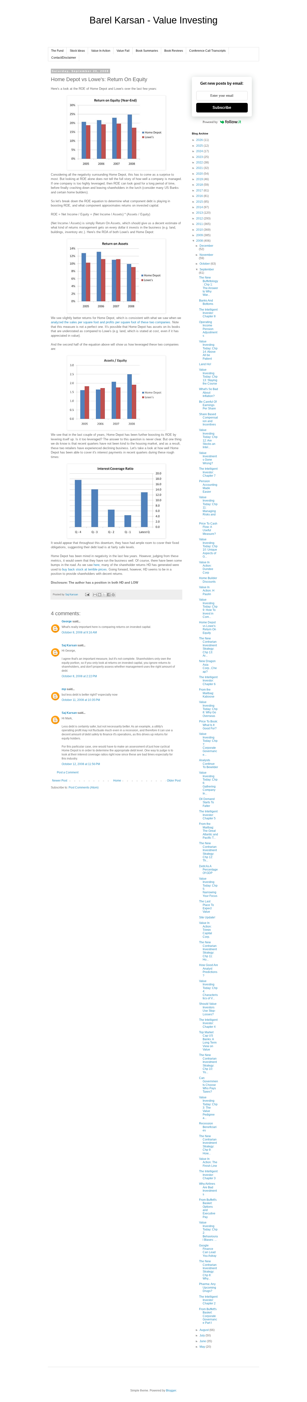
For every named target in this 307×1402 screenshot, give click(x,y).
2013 (200, 212)
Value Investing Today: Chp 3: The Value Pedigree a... (208, 1108)
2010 (200, 229)
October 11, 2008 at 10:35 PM (81, 700)
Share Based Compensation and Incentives (208, 419)
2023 (200, 157)
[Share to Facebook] (108, 594)
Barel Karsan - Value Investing (153, 20)
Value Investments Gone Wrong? (208, 458)
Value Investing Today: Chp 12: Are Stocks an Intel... (208, 438)
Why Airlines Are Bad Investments (208, 1189)
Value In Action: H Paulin (206, 591)
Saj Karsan (69, 645)
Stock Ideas (77, 50)
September (207, 269)
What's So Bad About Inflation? (208, 392)
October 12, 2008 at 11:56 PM (81, 764)
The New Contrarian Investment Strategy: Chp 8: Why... (208, 1270)
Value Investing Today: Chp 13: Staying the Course (208, 376)
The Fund (57, 50)
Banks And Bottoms (206, 302)
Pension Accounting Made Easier (208, 486)
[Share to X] (104, 594)
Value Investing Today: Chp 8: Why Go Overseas (208, 709)
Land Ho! (205, 364)
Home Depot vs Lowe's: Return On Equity (207, 627)
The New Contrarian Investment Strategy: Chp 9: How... (208, 1144)
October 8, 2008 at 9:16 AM (79, 632)
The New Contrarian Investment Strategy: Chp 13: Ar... (208, 647)
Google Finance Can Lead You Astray (207, 1250)
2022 (200, 162)
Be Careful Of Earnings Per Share (208, 405)
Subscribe (222, 108)
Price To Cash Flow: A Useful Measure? (208, 529)
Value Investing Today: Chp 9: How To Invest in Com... (208, 608)
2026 (200, 140)
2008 (200, 240)
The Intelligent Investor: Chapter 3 (208, 1175)
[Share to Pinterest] (113, 594)
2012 (200, 218)
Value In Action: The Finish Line (208, 1162)
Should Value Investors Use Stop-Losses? (208, 1009)
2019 (200, 179)
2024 (200, 151)
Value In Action (100, 50)
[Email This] (95, 594)
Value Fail (123, 50)
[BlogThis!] (99, 594)
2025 (200, 145)
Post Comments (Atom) (84, 787)
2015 (200, 201)
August (204, 1330)
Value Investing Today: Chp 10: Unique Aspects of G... (208, 548)
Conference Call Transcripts (207, 50)
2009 (200, 235)
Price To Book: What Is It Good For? (208, 725)
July (203, 1335)
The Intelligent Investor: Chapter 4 (208, 1023)
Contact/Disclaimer (63, 57)
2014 (200, 207)
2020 (200, 173)
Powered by (210, 122)
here (97, 565)
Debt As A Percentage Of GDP (208, 870)
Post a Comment (67, 772)
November (206, 255)
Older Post (174, 780)
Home (117, 780)
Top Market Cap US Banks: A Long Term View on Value (208, 1041)
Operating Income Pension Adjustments (208, 329)
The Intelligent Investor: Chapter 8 (208, 313)
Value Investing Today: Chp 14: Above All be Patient (208, 350)
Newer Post (59, 780)
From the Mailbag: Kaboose (206, 693)
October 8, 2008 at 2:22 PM (79, 676)
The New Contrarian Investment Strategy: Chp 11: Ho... (208, 951)
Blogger (171, 1390)
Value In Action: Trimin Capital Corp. (205, 929)
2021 (200, 168)
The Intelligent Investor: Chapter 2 (208, 1300)
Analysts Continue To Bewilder (208, 764)
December (206, 245)
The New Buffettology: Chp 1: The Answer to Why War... (208, 286)
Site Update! (207, 917)
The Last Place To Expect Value (206, 906)
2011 (200, 224)
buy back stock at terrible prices (84, 569)
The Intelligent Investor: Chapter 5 (208, 815)
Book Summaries (147, 50)
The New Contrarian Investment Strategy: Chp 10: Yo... (208, 1063)
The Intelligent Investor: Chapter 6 (208, 681)
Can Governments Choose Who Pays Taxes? (208, 1085)
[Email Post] (87, 594)
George (67, 621)
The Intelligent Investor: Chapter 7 (208, 472)
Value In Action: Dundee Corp (206, 567)
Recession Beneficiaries (208, 1127)
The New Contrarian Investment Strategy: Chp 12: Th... (208, 852)
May (203, 1346)
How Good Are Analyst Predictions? (208, 970)
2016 (200, 196)
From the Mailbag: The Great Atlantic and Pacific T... (208, 830)
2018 (200, 184)
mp (64, 689)
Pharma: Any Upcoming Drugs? (207, 1287)
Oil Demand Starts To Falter (207, 802)
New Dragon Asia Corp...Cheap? (208, 666)
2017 (200, 190)
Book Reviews (173, 50)
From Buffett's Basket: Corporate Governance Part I (208, 1316)
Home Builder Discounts (208, 579)
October (205, 263)
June (203, 1341)
